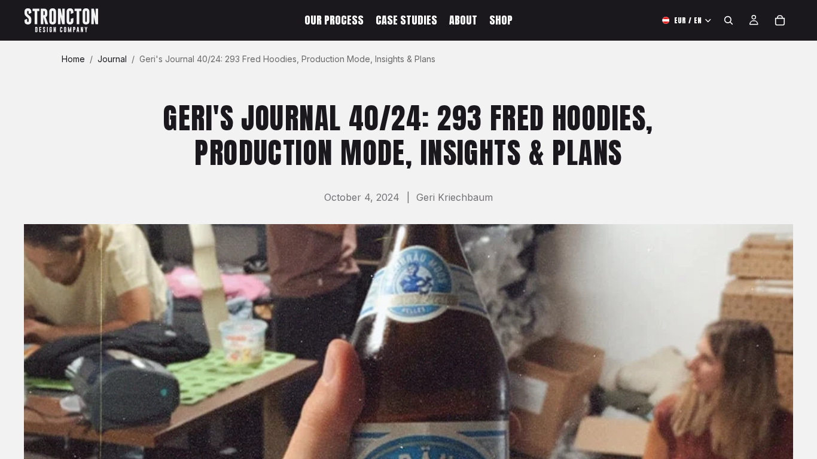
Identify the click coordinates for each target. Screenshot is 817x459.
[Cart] (780, 20)
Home (73, 59)
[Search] (728, 20)
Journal (112, 59)
